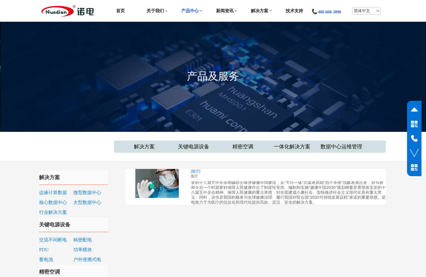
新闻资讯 (225, 10)
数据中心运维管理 (341, 147)
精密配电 (82, 239)
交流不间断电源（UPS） (53, 240)
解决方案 (259, 10)
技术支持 (294, 10)
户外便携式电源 (87, 260)
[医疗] (195, 171)
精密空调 (242, 147)
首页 (120, 10)
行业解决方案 (53, 212)
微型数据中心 (87, 192)
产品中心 (190, 10)
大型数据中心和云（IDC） (87, 203)
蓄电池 (46, 259)
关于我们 (155, 10)
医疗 (194, 176)
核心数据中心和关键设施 (53, 203)
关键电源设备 (193, 147)
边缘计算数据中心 (53, 193)
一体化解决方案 (292, 147)
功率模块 (82, 249)
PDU (44, 249)
